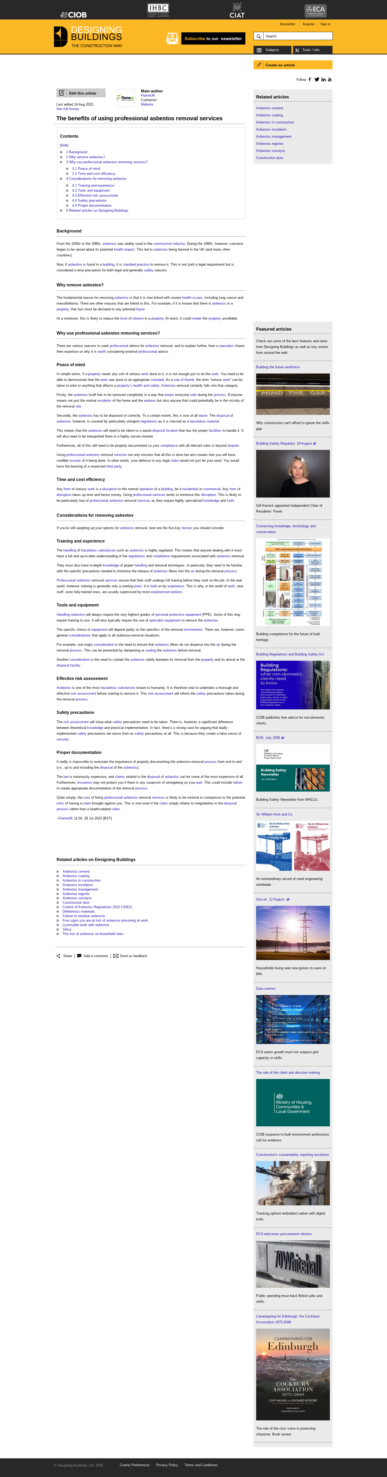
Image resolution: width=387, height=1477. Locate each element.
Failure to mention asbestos (84, 916)
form (67, 489)
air (192, 571)
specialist (226, 346)
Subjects (272, 50)
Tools (62, 605)
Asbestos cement (76, 871)
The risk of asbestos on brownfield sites (93, 934)
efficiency (95, 479)
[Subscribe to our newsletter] (205, 44)
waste (203, 415)
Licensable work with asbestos (86, 925)
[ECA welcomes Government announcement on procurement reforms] (293, 1287)
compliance (169, 445)
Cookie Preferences (135, 1465)
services (149, 333)
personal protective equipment (178, 614)
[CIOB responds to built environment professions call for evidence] (293, 1125)
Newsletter (287, 24)
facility (75, 665)
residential (190, 489)
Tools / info (310, 50)
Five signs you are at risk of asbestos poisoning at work (105, 920)
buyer (140, 309)
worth (102, 352)
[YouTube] (329, 79)
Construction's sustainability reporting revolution (292, 1155)
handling (69, 550)
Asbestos (168, 385)
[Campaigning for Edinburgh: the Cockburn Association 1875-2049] (293, 1419)
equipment (88, 605)
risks (60, 803)
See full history (67, 109)
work (144, 374)
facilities (215, 430)
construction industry (169, 244)
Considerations (72, 515)
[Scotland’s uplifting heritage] (293, 870)
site (78, 406)
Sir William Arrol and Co (274, 814)
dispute (233, 445)
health (118, 249)
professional (87, 333)
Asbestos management (80, 889)
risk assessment (91, 678)
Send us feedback (133, 956)
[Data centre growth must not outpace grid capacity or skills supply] (293, 1043)
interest (138, 318)
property (63, 309)
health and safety (146, 385)
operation (146, 489)
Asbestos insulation (78, 885)
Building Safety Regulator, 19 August (284, 443)
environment (193, 629)
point (138, 586)
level (123, 318)
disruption (109, 489)
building (108, 264)
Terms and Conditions (201, 1465)
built (154, 586)
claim (175, 461)
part (199, 782)
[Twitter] (316, 79)
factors (187, 528)
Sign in (325, 24)
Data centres (266, 989)
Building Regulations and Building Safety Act (290, 654)
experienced (160, 592)
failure (237, 782)
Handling (63, 614)
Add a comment (96, 956)
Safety (63, 712)
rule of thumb (184, 380)
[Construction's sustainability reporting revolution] (293, 1204)
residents (104, 400)
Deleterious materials (79, 911)
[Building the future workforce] (293, 414)
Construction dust (76, 902)
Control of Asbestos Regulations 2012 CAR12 (97, 907)
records (75, 461)
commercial (212, 489)
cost (80, 479)
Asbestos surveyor (77, 898)
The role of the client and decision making (288, 1073)
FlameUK (148, 95)
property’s (124, 385)
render (197, 318)
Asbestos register (76, 894)
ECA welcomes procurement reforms (284, 1234)
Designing (105, 859)
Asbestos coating (76, 876)
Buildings (126, 859)
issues (197, 298)
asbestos (110, 244)
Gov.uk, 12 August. (270, 899)
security (62, 739)
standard (129, 264)
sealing (150, 650)
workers (150, 400)
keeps (169, 395)
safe (193, 395)
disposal (222, 415)
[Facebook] (309, 79)
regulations (149, 421)
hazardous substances (98, 550)
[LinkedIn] (322, 79)
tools (230, 501)
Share (67, 956)
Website (147, 104)
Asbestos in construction (82, 880)
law (65, 777)
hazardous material (204, 421)
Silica (67, 929)
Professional (66, 580)
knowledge (211, 501)
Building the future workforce (278, 367)
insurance (84, 782)
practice (143, 264)
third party (114, 466)
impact (129, 249)
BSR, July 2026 (268, 738)
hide (64, 145)
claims (120, 777)
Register (309, 24)
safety (148, 270)
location (172, 430)
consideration (104, 645)
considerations (80, 635)
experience (94, 541)
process (220, 395)
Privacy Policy (167, 1465)
